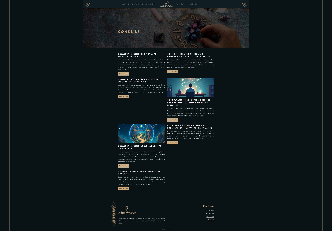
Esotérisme (150, 4)
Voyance (125, 4)
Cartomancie (137, 4)
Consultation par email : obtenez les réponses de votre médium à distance (189, 102)
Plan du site (166, 230)
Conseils (194, 4)
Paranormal (182, 4)
